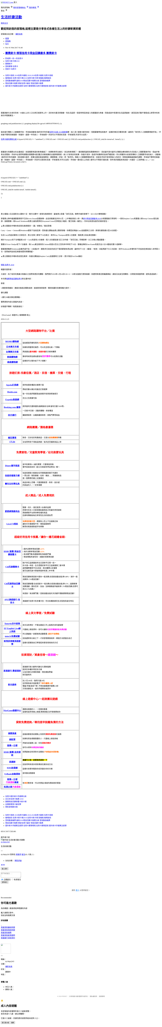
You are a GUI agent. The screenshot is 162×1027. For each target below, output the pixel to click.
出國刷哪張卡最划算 (13, 804)
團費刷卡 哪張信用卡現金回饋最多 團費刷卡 (31, 53)
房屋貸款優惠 (6, 933)
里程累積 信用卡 (11, 66)
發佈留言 (4, 882)
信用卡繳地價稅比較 (9, 139)
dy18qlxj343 (5, 842)
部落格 (8, 41)
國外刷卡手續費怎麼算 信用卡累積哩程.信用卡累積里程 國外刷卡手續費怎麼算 (36, 86)
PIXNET (64, 996)
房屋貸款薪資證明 (8, 935)
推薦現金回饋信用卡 (14, 279)
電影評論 (18, 861)
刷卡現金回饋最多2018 (92, 219)
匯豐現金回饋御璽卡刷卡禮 (15, 802)
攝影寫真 (18, 34)
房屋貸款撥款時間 (8, 930)
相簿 (7, 38)
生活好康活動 (11, 17)
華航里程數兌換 (11, 807)
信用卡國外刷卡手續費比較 (15, 796)
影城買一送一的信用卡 (14, 58)
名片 (7, 44)
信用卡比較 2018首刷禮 (58, 132)
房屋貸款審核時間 (8, 927)
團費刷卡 (8, 64)
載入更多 (4, 869)
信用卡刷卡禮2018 (12, 61)
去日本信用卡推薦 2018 (14, 799)
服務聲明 (102, 996)
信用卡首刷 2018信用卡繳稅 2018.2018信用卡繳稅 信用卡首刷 (29, 75)
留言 (23, 854)
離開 (12, 1022)
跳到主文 (4, 23)
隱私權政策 (93, 996)
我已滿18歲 (5, 1022)
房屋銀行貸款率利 (8, 938)
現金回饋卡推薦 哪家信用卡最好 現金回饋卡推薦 (24, 83)
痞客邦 (18, 854)
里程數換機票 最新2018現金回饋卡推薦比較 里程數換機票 (27, 81)
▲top (3, 864)
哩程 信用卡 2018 (7, 265)
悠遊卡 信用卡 (10, 69)
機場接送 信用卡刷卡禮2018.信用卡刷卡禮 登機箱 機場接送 (28, 78)
